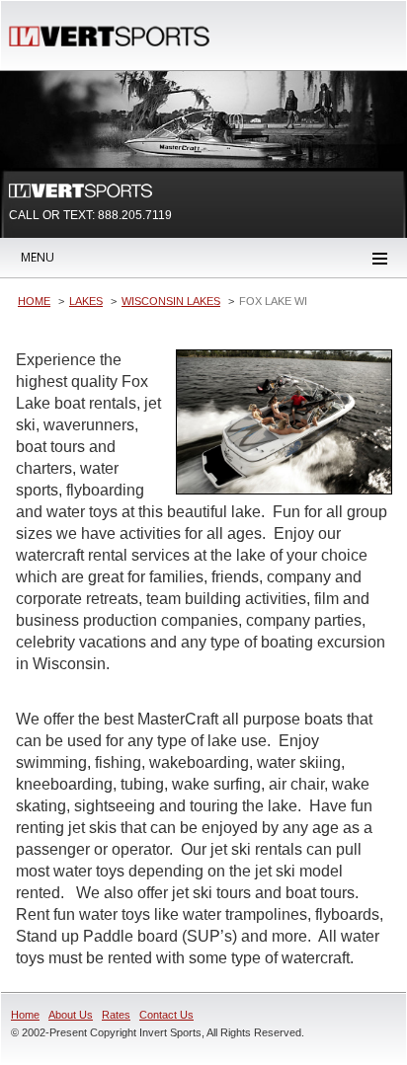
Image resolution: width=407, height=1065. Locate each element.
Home (25, 1015)
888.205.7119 (135, 215)
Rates (116, 1015)
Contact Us (166, 1015)
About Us (70, 1015)
